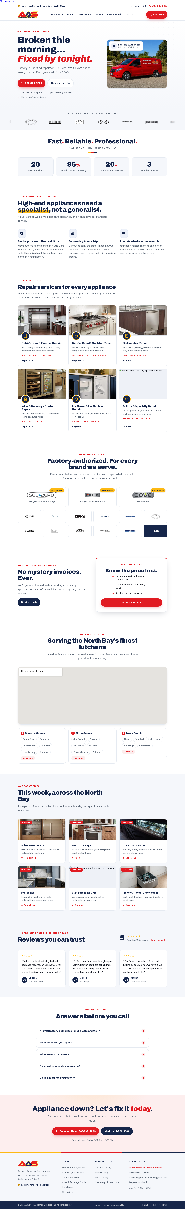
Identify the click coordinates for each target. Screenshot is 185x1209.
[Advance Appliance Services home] (28, 14)
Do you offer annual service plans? (60, 1066)
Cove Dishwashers (71, 1177)
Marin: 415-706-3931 (116, 1131)
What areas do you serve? (55, 1054)
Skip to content (7, 1)
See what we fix (60, 83)
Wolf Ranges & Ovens (73, 1172)
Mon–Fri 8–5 (140, 6)
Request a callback (137, 1182)
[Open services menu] (62, 14)
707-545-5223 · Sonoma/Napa (145, 1167)
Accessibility (117, 1204)
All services (67, 1192)
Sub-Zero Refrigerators (73, 1167)
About (99, 14)
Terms (105, 1204)
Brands (71, 14)
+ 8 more (128, 752)
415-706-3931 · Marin (139, 1172)
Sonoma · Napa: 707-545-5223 (78, 1131)
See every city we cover (107, 1182)
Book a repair (29, 602)
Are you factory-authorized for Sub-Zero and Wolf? (70, 1031)
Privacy (96, 1204)
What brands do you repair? (56, 1042)
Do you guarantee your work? (57, 1077)
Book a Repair (114, 14)
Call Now (158, 14)
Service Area (85, 14)
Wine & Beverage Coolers (75, 1182)
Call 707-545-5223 (131, 602)
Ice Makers (67, 1187)
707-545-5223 (33, 83)
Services (55, 14)
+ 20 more (28, 758)
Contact (129, 14)
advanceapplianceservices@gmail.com (147, 1177)
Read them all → (159, 940)
